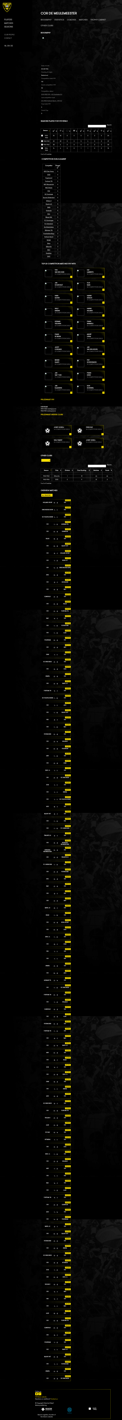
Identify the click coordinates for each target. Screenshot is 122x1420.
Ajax (48, 214)
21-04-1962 (68, 630)
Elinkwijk (49, 210)
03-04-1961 (68, 949)
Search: (109, 125)
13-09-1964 (68, 587)
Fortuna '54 (49, 181)
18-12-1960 (68, 1043)
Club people (9, 35)
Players (8, 19)
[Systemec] (69, 1413)
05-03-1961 (68, 985)
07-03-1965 (67, 521)
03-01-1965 (68, 543)
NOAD (49, 240)
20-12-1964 (68, 550)
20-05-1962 (67, 608)
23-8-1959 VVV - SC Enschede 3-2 (51, 94)
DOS (48, 175)
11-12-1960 (68, 1050)
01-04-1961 (68, 956)
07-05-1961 (68, 912)
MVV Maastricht (49, 184)
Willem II (48, 201)
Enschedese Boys (48, 233)
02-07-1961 (68, 847)
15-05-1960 (67, 1144)
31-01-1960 (68, 1224)
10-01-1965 (68, 536)
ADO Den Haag (49, 171)
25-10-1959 (67, 1318)
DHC (48, 256)
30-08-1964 (67, 601)
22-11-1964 (68, 572)
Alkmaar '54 (49, 230)
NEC (48, 250)
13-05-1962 (68, 616)
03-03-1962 (67, 666)
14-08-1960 (68, 1130)
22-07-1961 (68, 825)
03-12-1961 (68, 739)
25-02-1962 (67, 673)
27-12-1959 (68, 1253)
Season (45, 130)
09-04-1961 (68, 941)
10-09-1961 (68, 797)
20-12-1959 (68, 1260)
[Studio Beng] (92, 1409)
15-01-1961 (68, 1014)
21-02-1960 (68, 1209)
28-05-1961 (68, 883)
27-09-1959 (67, 1339)
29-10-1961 (68, 760)
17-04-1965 (68, 507)
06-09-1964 (67, 594)
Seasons (8, 26)
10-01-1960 (68, 1238)
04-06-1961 (68, 869)
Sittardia (49, 246)
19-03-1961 (68, 970)
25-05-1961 (67, 891)
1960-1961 (46, 141)
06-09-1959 (67, 1361)
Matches (8, 23)
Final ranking (81, 470)
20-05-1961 (68, 898)
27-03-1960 (68, 1180)
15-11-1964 (68, 579)
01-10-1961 (68, 782)
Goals (107, 470)
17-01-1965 (68, 529)
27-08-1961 (68, 811)
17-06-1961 (68, 862)
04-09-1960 (67, 1115)
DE (11, 46)
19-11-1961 (68, 746)
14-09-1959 (68, 1354)
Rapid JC (49, 204)
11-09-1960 (68, 1108)
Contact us (54, 1399)
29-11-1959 (68, 1282)
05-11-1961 (68, 753)
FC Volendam (48, 224)
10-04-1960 (68, 1173)
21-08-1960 (68, 1122)
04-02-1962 (67, 695)
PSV (49, 191)
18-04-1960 (68, 1166)
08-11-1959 (68, 1303)
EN (8, 46)
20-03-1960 (67, 1187)
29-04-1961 (68, 920)
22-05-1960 (67, 1137)
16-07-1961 (68, 833)
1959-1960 (46, 137)
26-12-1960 (68, 1035)
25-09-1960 (67, 1101)
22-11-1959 (68, 1289)
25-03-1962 (67, 652)
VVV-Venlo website (40, 1397)
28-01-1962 (68, 702)
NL (5, 46)
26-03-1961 (68, 963)
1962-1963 (46, 476)
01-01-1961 (68, 1028)
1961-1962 (46, 144)
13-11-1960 (68, 1072)
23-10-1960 (68, 1086)
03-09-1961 (68, 804)
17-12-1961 (68, 724)
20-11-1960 (68, 1064)
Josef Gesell (91, 440)
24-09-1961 (68, 789)
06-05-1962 (67, 623)
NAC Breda (48, 188)
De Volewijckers (49, 227)
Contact (8, 38)
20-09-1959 (67, 1347)
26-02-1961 (68, 992)
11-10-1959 (68, 1332)
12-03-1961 (68, 978)
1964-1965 (46, 149)
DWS (48, 207)
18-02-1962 (68, 681)
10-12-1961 (68, 731)
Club (56, 470)
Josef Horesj (59, 427)
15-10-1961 (68, 768)
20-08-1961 (68, 818)
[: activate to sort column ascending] (53, 131)
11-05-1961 (68, 905)
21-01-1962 (68, 710)
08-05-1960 (67, 1151)
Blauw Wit (49, 217)
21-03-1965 (68, 514)
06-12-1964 (68, 558)
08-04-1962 (67, 645)
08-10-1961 (68, 775)
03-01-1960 (68, 1245)
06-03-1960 (67, 1202)
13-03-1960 (68, 1195)
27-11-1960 (68, 1057)
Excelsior (49, 253)
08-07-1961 (68, 840)
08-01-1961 (68, 1021)
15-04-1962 (68, 637)
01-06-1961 (68, 876)
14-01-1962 (68, 717)
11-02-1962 (68, 688)
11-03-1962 (68, 659)
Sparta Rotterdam (49, 197)
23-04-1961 (68, 927)
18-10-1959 (68, 1325)
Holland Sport (48, 237)
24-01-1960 (68, 1231)
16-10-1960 (68, 1093)
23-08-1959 (67, 1376)
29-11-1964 (68, 565)
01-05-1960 (68, 1158)
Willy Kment (58, 440)
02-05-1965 (67, 500)
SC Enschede (49, 194)
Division (67, 470)
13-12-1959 (68, 1267)
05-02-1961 (68, 1006)
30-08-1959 (67, 1368)
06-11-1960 (68, 1079)
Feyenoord (48, 178)
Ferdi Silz (89, 427)
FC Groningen (48, 220)
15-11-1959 (68, 1296)
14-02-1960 (68, 1216)
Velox (48, 243)
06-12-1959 (68, 1274)
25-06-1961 (68, 854)
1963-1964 (46, 479)
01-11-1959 (68, 1311)
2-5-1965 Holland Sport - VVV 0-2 (51, 101)
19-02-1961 (68, 999)
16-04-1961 (68, 934)
